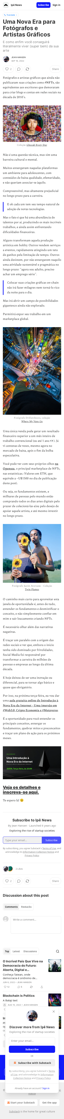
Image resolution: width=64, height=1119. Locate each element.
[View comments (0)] (18, 69)
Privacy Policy (43, 1078)
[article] (32, 974)
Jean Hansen (18, 57)
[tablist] (18, 906)
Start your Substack (22, 1102)
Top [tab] (7, 951)
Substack (14, 1111)
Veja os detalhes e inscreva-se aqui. (22, 790)
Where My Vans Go (32, 421)
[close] (54, 1011)
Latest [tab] (16, 951)
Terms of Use (49, 848)
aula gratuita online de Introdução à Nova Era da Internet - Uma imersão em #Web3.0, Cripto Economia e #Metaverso (30, 705)
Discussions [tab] (30, 951)
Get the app (49, 1102)
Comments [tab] (11, 906)
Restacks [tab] (26, 906)
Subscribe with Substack (34, 1063)
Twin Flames (32, 589)
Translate (11, 15)
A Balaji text (10, 1000)
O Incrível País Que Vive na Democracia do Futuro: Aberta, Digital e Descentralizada (23, 966)
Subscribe (43, 5)
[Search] (57, 951)
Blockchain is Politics (19, 995)
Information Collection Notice (38, 851)
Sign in (56, 5)
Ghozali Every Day (36, 145)
